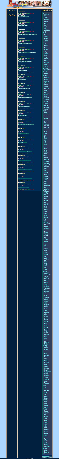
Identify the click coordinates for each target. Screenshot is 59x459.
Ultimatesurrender (46, 189)
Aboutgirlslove (46, 258)
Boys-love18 (45, 201)
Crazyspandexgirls (46, 174)
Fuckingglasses (46, 17)
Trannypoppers (46, 378)
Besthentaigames (46, 88)
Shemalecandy (46, 367)
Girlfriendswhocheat (46, 19)
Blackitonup (45, 131)
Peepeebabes (46, 337)
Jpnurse (45, 441)
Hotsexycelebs (46, 109)
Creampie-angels (46, 117)
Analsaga (45, 34)
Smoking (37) (45, 385)
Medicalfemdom (46, 234)
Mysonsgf (45, 303)
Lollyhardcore (46, 422)
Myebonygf (45, 133)
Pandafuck (45, 181)
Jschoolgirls (45, 52)
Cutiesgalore (45, 352)
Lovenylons (45, 392)
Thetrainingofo (46, 65)
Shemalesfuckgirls (46, 369)
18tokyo (45, 43)
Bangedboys (45, 195)
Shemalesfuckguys (46, 370)
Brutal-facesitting (46, 173)
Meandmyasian (46, 53)
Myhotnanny (45, 425)
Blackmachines (46, 197)
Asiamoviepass (46, 45)
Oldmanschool (46, 306)
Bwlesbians (45, 250)
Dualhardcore (46, 226)
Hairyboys (45, 211)
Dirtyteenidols (46, 416)
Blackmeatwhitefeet (46, 147)
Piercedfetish (46, 182)
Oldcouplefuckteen (46, 304)
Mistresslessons (46, 61)
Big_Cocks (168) (45, 68)
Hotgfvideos (45, 23)
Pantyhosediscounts (46, 324)
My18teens (45, 424)
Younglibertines (46, 436)
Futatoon (45, 95)
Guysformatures (46, 282)
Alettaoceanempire (46, 342)
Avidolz (45, 46)
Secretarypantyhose (46, 331)
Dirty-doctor (45, 231)
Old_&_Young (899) (45, 298)
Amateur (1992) (45, 13)
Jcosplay (45, 50)
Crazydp (45, 224)
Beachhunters (46, 449)
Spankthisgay (46, 217)
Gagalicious (45, 313)
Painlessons (45, 214)
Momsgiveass (46, 40)
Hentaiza (45, 98)
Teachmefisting (46, 192)
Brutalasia (45, 47)
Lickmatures (45, 283)
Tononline (45, 220)
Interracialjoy (45, 252)
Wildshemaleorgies (46, 383)
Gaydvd (45, 208)
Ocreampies (45, 119)
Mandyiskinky (46, 179)
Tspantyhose (45, 381)
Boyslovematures (46, 278)
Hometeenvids (46, 22)
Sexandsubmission (46, 62)
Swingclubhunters (46, 452)
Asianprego (45, 346)
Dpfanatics (45, 225)
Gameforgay (45, 207)
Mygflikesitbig (46, 70)
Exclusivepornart (46, 93)
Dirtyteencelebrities (46, 107)
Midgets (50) (44, 296)
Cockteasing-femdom (47, 158)
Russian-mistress (46, 166)
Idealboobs (45, 74)
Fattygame (45, 141)
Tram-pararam (46, 103)
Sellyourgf (45, 430)
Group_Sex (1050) (45, 222)
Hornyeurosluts (46, 419)
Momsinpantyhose (46, 321)
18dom (45, 156)
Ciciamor (45, 414)
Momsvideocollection (47, 288)
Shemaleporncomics (46, 102)
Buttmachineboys (46, 203)
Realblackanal (46, 41)
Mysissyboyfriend (46, 124)
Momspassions (46, 287)
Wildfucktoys (45, 356)
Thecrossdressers (46, 125)
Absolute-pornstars (46, 341)
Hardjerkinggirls (46, 242)
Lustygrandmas (46, 284)
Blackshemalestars (46, 362)
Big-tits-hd (45, 72)
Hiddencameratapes (46, 451)
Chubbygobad (46, 139)
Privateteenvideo (46, 429)
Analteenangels (46, 35)
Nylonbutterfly (46, 322)
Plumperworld (46, 143)
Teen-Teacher (46, 308)
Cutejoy (45, 415)
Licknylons (45, 391)
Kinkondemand (46, 60)
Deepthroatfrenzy (46, 312)
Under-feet (45, 153)
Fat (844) (44, 135)
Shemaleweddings (46, 375)
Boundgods (45, 198)
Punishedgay (45, 215)
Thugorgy (45, 219)
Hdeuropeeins (46, 212)
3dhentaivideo (46, 86)
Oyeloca (45, 256)
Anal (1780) (44, 32)
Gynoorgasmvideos (46, 233)
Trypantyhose (46, 332)
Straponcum (45, 403)
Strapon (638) (45, 399)
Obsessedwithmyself (47, 30)
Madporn (45, 25)
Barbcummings (46, 248)
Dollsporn (45, 37)
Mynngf (45, 27)
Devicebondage (46, 79)
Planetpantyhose (46, 330)
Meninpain (45, 165)
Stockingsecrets (46, 397)
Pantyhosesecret (46, 328)
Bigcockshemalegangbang (47, 223)
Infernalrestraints (46, 59)
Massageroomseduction (47, 274)
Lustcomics (45, 100)
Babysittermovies (46, 412)
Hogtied (45, 80)
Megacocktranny (46, 365)
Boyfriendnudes (46, 200)
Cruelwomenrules (46, 159)
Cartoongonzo (46, 89)
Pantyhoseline (46, 327)
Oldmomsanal (46, 289)
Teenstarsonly (46, 434)
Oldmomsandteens (46, 290)
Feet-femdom (46, 160)
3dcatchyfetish (46, 172)
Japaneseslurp (46, 49)
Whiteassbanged (46, 254)
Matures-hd (45, 285)
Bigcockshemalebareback (47, 69)
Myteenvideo (45, 426)
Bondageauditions (46, 77)
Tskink (45, 169)
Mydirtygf (45, 26)
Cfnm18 (45, 111)
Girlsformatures (46, 280)
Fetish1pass (45, 295)
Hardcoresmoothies (46, 177)
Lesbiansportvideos (46, 264)
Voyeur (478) (45, 448)
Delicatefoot (45, 148)
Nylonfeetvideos (46, 152)
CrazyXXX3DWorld (46, 91)
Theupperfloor (46, 66)
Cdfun (45, 122)
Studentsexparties (46, 228)
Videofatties (45, 144)
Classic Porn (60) (45, 115)
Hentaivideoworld (46, 97)
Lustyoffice (45, 442)
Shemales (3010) (45, 360)
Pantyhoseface (46, 325)
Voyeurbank (45, 453)
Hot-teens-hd (45, 420)
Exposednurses (46, 439)
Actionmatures (46, 276)
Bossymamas (46, 157)
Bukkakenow (45, 311)
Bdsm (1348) (45, 57)
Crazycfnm (45, 112)
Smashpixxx (45, 184)
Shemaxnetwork (46, 376)
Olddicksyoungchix (46, 305)
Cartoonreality (46, 90)
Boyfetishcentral (46, 199)
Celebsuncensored (46, 106)
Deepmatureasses (46, 279)
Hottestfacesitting (46, 163)
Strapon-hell (45, 402)
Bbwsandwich (46, 137)
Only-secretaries (46, 445)
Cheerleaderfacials (46, 438)
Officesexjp (45, 55)
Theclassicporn (46, 239)
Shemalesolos (46, 373)
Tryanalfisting (46, 193)
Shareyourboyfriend (46, 216)
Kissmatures (45, 262)
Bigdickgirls (45, 121)
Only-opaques (46, 395)
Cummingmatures (46, 191)
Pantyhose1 (45, 323)
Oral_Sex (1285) (45, 310)
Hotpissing (45, 335)
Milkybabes (45, 180)
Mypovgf (45, 28)
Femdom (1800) (45, 155)
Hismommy (45, 261)
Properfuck (45, 183)
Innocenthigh (45, 440)
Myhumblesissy (46, 123)
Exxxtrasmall (46, 417)
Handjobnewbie (46, 241)
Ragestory (45, 246)
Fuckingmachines (46, 354)
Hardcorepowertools (46, 355)
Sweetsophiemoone (46, 344)
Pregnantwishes (46, 347)
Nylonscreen (45, 393)
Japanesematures (46, 48)
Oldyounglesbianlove (47, 291)
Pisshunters (45, 338)
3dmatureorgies (46, 87)
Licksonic (45, 267)
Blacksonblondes (46, 249)
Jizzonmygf (45, 315)
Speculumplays (46, 235)
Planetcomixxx (46, 101)
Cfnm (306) (44, 110)
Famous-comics (46, 94)
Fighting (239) (45, 186)
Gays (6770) (44, 194)
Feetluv (45, 149)
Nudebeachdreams (46, 350)
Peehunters (45, 336)
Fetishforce (45, 206)
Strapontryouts (46, 407)
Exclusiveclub (46, 232)
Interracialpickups (46, 253)
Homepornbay (46, 21)
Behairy (45, 237)
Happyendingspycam (47, 272)
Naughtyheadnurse (46, 443)
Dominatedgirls (46, 58)
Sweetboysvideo (46, 218)
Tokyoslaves (45, 168)
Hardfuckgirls (46, 244)
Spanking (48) (45, 387)
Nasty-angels (46, 29)
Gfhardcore (45, 18)
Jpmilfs (45, 51)
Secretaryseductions (47, 446)
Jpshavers (45, 358)
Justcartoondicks (46, 99)
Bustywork (45, 138)
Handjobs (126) (45, 240)
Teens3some (45, 432)
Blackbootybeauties (46, 130)
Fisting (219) (44, 190)
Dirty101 (45, 260)
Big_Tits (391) (45, 71)
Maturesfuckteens (46, 286)
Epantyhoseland (46, 319)
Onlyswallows (46, 316)
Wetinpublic (45, 339)
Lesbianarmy (45, 263)
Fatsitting (45, 140)
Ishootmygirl (45, 24)
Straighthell (45, 64)
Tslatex (45, 380)
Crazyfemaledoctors (46, 113)
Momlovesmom (46, 268)
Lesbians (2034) (45, 257)
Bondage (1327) (45, 75)
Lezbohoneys (46, 266)
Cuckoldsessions (46, 127)
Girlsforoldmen (46, 299)
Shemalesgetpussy (46, 372)
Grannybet (45, 281)
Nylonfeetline (45, 151)
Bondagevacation (46, 78)
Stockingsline (46, 398)
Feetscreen (45, 150)
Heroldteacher (46, 301)
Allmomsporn (46, 277)
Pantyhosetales (46, 329)
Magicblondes (46, 423)
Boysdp (45, 202)
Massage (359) (45, 271)
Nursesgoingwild (46, 444)
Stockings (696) (45, 389)
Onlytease (45, 396)
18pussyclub (45, 410)
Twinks (45, 221)
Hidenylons (45, 320)
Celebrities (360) (45, 105)
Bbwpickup (45, 136)
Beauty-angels (46, 413)
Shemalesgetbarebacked (47, 371)
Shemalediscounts (46, 368)
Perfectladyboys (46, 366)
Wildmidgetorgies (46, 297)
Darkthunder (45, 205)
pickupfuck (45, 31)
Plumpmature (46, 292)
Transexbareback (46, 379)
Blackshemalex (46, 363)
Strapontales (45, 406)
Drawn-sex (45, 92)
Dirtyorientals (46, 251)
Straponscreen (46, 405)
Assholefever (46, 36)
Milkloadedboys (46, 213)
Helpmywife (45, 128)
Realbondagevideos (46, 81)
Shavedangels (46, 359)
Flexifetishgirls (46, 176)
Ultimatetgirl (45, 382)
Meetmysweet (46, 302)
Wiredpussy (45, 170)
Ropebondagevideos (46, 82)
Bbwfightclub (45, 187)
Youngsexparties (46, 229)
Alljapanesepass (46, 44)
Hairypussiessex (46, 238)
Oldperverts (45, 307)
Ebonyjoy (45, 132)
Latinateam (45, 421)
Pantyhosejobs (46, 326)
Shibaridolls (45, 167)
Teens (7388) (45, 408)
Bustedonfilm (46, 450)
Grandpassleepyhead (47, 300)
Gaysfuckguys (46, 209)
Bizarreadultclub (46, 76)
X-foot (45, 154)
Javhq (45, 245)
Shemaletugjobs (46, 374)
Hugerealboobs (46, 73)
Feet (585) (44, 146)
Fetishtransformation (47, 175)
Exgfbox (45, 15)
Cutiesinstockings (46, 390)
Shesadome (45, 401)
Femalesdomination (46, 161)
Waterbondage (46, 84)
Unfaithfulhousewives (47, 185)
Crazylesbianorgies (46, 259)
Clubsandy (45, 343)
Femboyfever (46, 364)
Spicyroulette (46, 227)
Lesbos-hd (45, 265)
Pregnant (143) (45, 345)
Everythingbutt (46, 38)
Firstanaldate (45, 39)
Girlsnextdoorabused (47, 20)
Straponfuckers (46, 404)
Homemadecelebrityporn (47, 108)
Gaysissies (45, 210)
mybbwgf (45, 142)
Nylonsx (45, 394)
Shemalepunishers (46, 63)
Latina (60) (44, 255)
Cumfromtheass (46, 204)
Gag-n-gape (45, 418)
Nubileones (45, 427)
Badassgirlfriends (46, 14)
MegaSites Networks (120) (46, 294)
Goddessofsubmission (47, 162)
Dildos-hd (45, 353)
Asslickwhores (46, 411)
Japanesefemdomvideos (47, 164)
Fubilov (45, 16)
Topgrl (45, 83)
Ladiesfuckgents (46, 400)
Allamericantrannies (46, 361)
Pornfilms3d (45, 428)
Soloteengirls (45, 431)
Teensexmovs (46, 433)
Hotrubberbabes (46, 178)
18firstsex (45, 409)
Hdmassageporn (46, 273)
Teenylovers (45, 435)
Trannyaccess (46, 377)
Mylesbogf (45, 269)
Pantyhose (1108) (45, 318)
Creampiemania (46, 118)
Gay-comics (45, 96)
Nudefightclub (46, 188)
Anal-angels (45, 33)
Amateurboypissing (46, 334)
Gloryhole (45, 314)
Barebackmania (46, 196)
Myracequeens (46, 54)
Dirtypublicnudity (46, 349)
